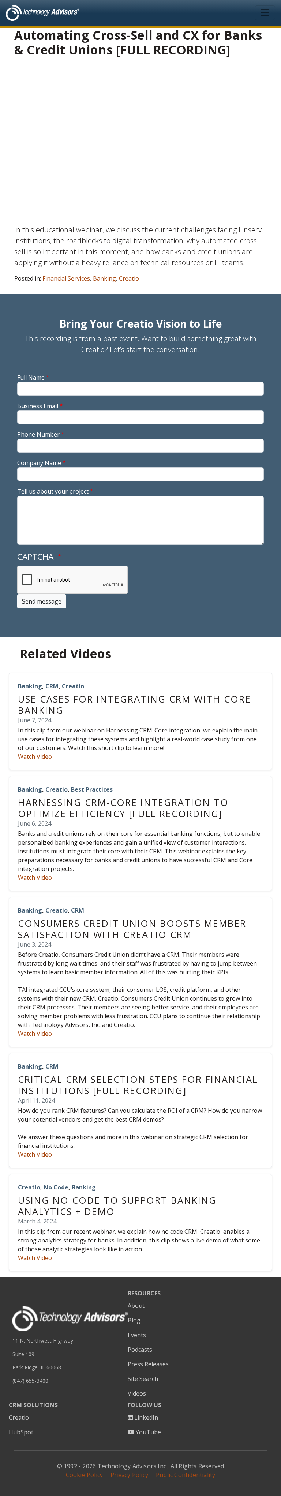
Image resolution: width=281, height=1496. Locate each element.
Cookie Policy (84, 1475)
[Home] (42, 13)
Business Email (37, 406)
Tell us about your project (53, 491)
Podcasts (140, 1349)
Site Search (143, 1379)
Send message (41, 601)
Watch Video (35, 757)
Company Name (39, 463)
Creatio (129, 278)
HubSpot (21, 1432)
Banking (104, 278)
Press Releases (148, 1364)
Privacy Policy (129, 1475)
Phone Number (38, 434)
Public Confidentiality (185, 1475)
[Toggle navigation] (265, 12)
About (136, 1306)
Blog (134, 1320)
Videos (137, 1393)
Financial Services (66, 278)
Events (137, 1335)
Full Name (31, 377)
